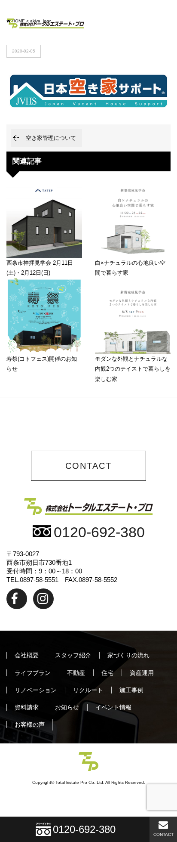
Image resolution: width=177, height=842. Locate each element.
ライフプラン (33, 672)
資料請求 (27, 707)
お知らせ (67, 707)
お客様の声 (30, 724)
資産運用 (142, 672)
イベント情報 (113, 707)
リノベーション (36, 690)
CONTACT (163, 834)
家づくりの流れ (128, 655)
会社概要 (27, 655)
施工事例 (131, 690)
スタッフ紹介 (73, 655)
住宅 (107, 672)
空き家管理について (51, 138)
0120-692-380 (99, 532)
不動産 (76, 672)
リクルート (88, 690)
